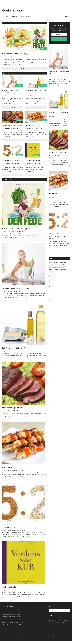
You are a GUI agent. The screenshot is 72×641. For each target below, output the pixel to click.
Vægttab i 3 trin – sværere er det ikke (16, 288)
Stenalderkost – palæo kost (12, 125)
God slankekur (14, 10)
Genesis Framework (40, 636)
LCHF (50, 267)
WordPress (48, 636)
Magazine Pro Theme (30, 636)
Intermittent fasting (62, 264)
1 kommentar (14, 56)
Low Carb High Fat (56, 267)
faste (56, 264)
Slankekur (51, 269)
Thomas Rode (63, 269)
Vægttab (50, 271)
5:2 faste (50, 262)
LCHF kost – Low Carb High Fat (14, 348)
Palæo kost (63, 267)
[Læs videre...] (24, 68)
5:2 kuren (55, 262)
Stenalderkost (57, 269)
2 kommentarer (14, 128)
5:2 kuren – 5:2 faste (10, 160)
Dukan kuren (30, 125)
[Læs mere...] (61, 85)
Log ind (53, 636)
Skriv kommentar (11, 95)
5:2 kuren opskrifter (62, 262)
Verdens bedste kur (32, 160)
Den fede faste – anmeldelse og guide (16, 54)
